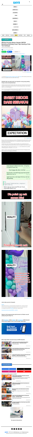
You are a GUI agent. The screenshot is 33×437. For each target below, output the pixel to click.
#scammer (20, 53)
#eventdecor (8, 53)
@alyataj (3, 304)
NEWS (15, 6)
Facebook (6, 320)
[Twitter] (14, 429)
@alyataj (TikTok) (29, 138)
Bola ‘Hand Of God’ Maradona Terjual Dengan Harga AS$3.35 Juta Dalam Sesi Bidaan (21, 402)
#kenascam (12, 53)
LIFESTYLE (15, 9)
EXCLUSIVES (14, 29)
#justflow (16, 27)
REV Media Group (16, 432)
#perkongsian (16, 53)
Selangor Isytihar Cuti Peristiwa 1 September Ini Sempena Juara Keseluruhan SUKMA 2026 (20, 376)
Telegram (13, 76)
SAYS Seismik (29, 335)
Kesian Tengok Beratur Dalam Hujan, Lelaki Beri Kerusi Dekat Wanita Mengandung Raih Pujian (21, 349)
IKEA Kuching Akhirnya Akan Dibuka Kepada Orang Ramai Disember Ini (20, 389)
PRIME (16, 15)
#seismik (23, 53)
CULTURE (15, 12)
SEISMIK (14, 24)
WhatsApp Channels (9, 76)
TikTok (20, 76)
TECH (15, 21)
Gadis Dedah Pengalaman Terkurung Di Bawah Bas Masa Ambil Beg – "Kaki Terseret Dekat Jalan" (21, 355)
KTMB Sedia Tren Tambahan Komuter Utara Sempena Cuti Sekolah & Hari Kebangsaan (20, 383)
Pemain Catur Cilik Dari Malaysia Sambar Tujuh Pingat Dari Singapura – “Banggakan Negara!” (20, 396)
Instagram (16, 76)
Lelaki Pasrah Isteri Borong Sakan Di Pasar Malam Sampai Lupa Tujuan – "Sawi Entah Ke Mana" (20, 342)
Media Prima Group (25, 432)
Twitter (14, 320)
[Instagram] (16, 429)
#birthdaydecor (4, 53)
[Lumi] (21, 429)
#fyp (12, 308)
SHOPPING (15, 18)
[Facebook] (12, 429)
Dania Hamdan (5, 49)
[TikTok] (19, 429)
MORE (15, 32)
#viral (11, 308)
